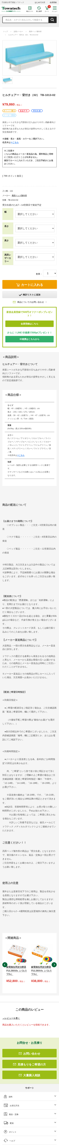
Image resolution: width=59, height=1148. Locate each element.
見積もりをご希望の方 (32, 1064)
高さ (6, 240)
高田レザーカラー (7, 258)
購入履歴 (39, 11)
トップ (5, 31)
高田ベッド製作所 (35, 31)
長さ (6, 226)
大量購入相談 (31, 1075)
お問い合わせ (31, 1053)
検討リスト (29, 11)
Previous (4, 964)
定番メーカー (18, 31)
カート (47, 11)
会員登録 (53, 2)
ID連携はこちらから (29, 339)
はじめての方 (40, 2)
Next (54, 964)
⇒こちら (15, 142)
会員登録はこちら (29, 323)
